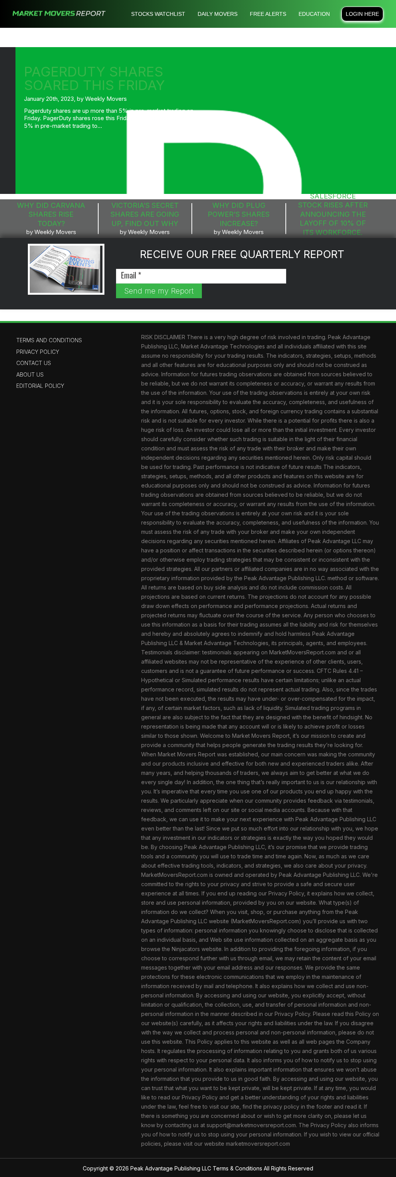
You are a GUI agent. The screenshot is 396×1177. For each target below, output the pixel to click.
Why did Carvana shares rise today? (51, 214)
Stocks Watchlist (158, 14)
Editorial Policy (40, 385)
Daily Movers (217, 14)
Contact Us (33, 363)
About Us (30, 374)
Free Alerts (268, 14)
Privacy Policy (37, 351)
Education (314, 14)
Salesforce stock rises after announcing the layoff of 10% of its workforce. (333, 214)
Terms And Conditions (49, 340)
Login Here (362, 14)
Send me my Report (159, 291)
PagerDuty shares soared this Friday (94, 78)
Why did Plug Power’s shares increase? (239, 214)
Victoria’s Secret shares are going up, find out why (145, 214)
